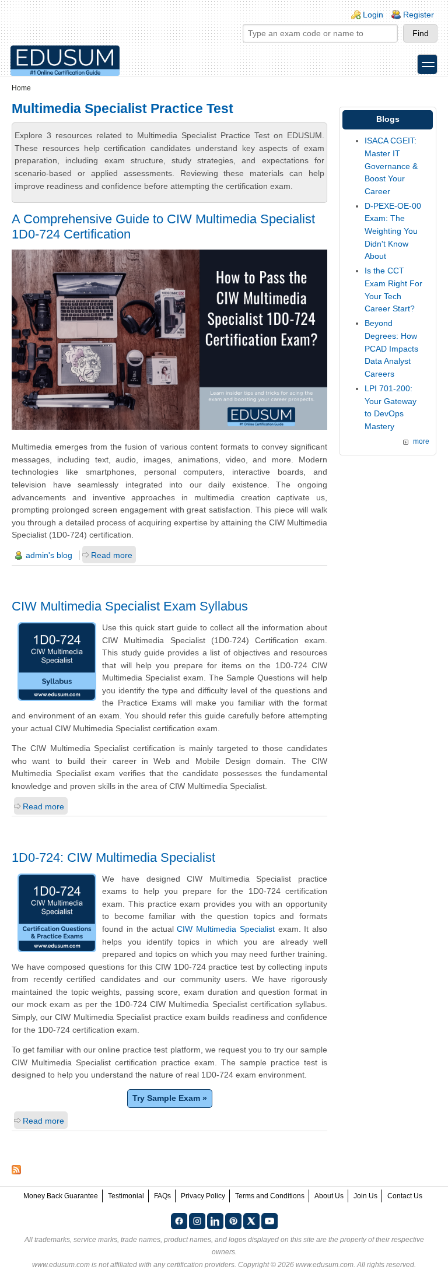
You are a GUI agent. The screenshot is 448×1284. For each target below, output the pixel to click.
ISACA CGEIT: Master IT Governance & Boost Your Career (391, 165)
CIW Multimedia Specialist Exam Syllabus (130, 606)
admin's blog (49, 555)
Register (418, 14)
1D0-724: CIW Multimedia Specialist (113, 857)
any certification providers (194, 1265)
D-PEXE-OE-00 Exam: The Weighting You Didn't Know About (393, 231)
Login (373, 14)
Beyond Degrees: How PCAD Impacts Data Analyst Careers (391, 348)
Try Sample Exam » (169, 1098)
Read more (111, 555)
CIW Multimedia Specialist (226, 929)
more (421, 441)
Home (21, 88)
